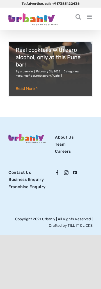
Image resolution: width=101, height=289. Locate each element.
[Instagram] (66, 172)
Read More (25, 88)
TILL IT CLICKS (80, 225)
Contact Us (19, 172)
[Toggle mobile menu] (90, 17)
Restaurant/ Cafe (48, 75)
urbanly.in (26, 71)
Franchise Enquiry (27, 186)
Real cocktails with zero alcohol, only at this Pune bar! (48, 57)
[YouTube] (75, 172)
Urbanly (49, 219)
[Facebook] (57, 172)
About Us (64, 137)
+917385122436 (66, 4)
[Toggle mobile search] (78, 17)
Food (19, 75)
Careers (63, 151)
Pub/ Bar (29, 75)
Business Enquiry (26, 179)
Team (60, 144)
